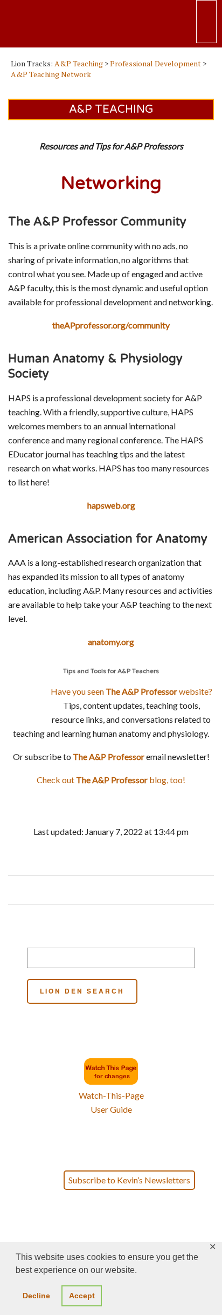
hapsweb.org (111, 505)
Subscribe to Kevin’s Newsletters (129, 1180)
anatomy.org (111, 641)
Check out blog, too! (111, 780)
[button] (111, 1239)
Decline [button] (36, 1295)
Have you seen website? (131, 691)
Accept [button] (82, 1295)
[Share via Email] (135, 890)
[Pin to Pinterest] (115, 890)
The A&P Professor (108, 756)
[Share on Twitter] (105, 890)
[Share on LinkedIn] (125, 890)
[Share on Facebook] (95, 890)
